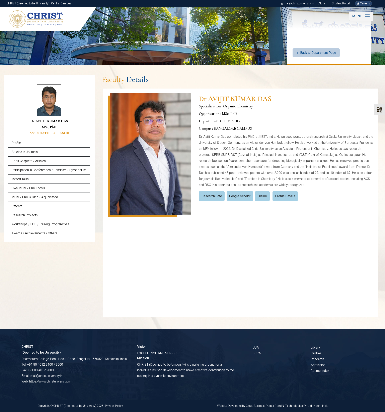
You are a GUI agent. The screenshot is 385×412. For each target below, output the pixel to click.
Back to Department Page (317, 52)
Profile (16, 143)
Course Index (320, 370)
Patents (16, 206)
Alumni (322, 3)
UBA (256, 347)
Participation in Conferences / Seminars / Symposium (48, 170)
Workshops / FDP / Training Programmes (40, 224)
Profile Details (285, 196)
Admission (318, 365)
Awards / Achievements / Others (34, 233)
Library (315, 347)
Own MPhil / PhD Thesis (28, 188)
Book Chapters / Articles (28, 161)
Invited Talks (20, 179)
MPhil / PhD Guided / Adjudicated (34, 197)
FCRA (257, 353)
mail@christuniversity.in (298, 3)
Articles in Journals (24, 152)
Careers (364, 3)
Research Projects (24, 215)
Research (317, 359)
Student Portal (341, 3)
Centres (316, 353)
